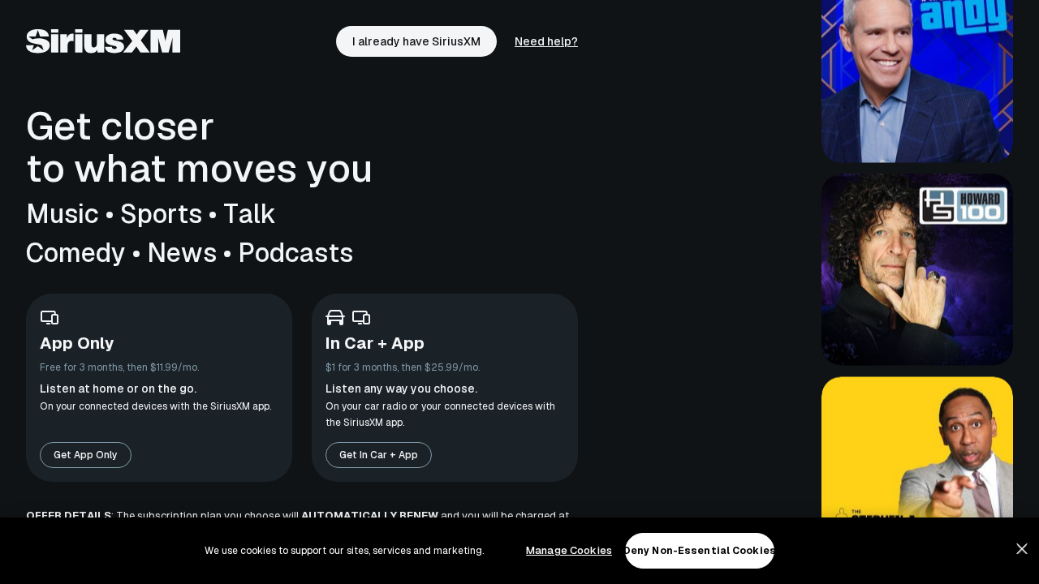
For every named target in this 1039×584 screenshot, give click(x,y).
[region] (519, 550)
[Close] (1022, 549)
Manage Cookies (569, 550)
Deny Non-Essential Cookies (699, 550)
